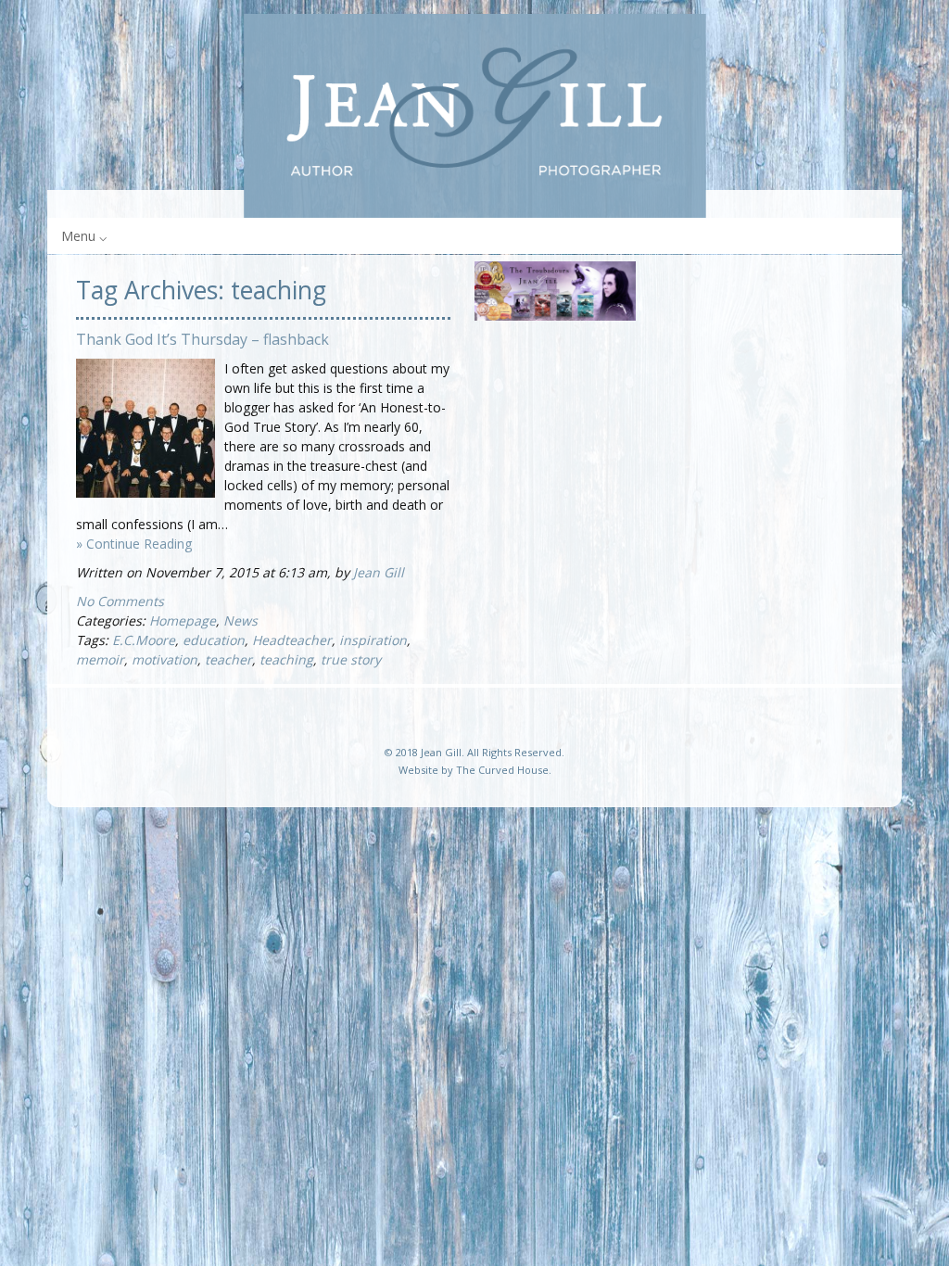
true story (351, 659)
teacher (228, 659)
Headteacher (292, 640)
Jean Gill (378, 572)
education (214, 640)
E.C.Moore (143, 640)
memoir (100, 659)
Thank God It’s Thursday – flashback (202, 339)
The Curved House (502, 770)
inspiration (373, 640)
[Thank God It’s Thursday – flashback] (145, 492)
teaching (286, 659)
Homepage (182, 620)
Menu (78, 236)
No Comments (120, 601)
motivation (164, 659)
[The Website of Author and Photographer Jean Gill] (474, 116)
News (240, 620)
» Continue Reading (134, 543)
